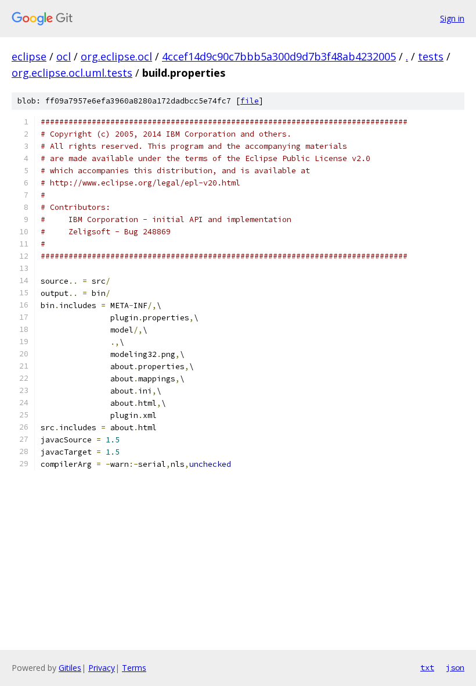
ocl (63, 56)
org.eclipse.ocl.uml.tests (72, 73)
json (455, 667)
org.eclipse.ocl (116, 56)
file (249, 101)
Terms (134, 667)
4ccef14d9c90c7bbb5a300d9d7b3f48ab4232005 (279, 56)
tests (430, 56)
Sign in (452, 18)
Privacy (101, 667)
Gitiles (70, 667)
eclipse (29, 56)
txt (427, 667)
